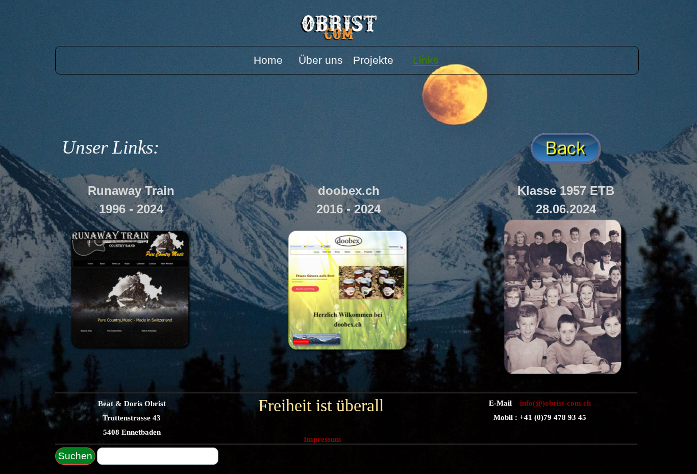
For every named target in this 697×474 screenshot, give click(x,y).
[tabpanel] (167, 147)
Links (426, 60)
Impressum (322, 439)
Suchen (75, 456)
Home (268, 60)
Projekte (373, 60)
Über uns (320, 60)
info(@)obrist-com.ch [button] (554, 403)
